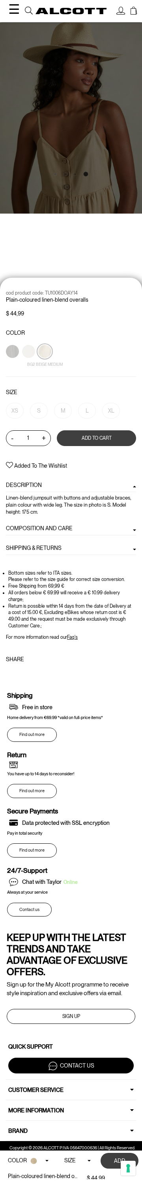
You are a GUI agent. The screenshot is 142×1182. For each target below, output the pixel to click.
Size (11, 392)
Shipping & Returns (34, 548)
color (15, 333)
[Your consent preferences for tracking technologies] (128, 1168)
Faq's (72, 637)
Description (24, 485)
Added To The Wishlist (40, 466)
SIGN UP (71, 1016)
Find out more (32, 734)
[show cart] (133, 12)
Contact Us (77, 1065)
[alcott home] (71, 11)
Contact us (29, 909)
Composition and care (39, 528)
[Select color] (13, 365)
